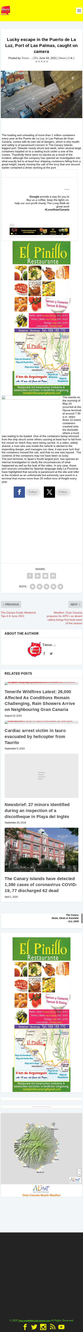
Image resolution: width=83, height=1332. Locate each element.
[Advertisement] (41, 523)
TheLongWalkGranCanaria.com (34, 1320)
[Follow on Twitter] (49, 492)
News (62, 58)
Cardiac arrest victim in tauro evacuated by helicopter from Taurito (35, 736)
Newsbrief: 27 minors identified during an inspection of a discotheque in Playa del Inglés (37, 810)
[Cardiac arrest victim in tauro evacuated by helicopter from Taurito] (41, 722)
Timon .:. (26, 58)
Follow (33, 491)
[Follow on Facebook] (19, 492)
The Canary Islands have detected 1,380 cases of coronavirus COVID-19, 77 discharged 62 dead (41, 884)
